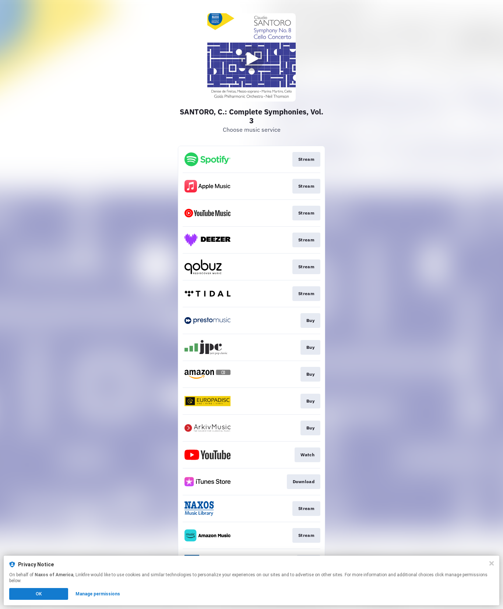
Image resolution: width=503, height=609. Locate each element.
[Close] (491, 563)
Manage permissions (97, 593)
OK (39, 593)
